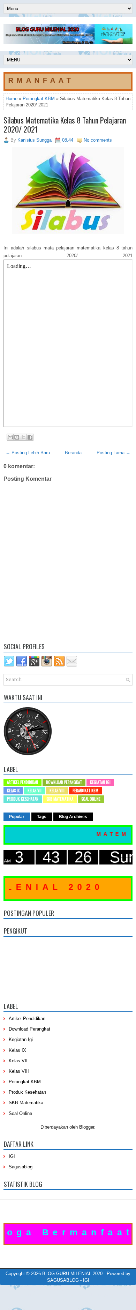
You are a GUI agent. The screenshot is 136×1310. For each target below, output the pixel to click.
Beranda (73, 452)
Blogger (86, 1127)
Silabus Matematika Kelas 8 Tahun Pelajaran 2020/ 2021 (64, 124)
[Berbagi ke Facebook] (30, 437)
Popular (16, 816)
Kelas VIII (57, 790)
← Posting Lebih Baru (28, 452)
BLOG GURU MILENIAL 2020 (72, 1273)
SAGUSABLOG (63, 1280)
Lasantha (107, 1289)
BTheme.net (73, 1295)
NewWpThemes (50, 1289)
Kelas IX (13, 790)
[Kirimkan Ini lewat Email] (10, 437)
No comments (98, 140)
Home (11, 98)
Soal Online (90, 799)
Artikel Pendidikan (22, 782)
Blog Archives (73, 816)
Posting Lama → (113, 452)
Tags (41, 816)
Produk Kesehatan (22, 799)
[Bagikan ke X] (23, 437)
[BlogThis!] (16, 437)
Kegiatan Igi (100, 782)
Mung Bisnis (117, 1295)
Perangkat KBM (39, 98)
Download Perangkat (64, 782)
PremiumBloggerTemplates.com (33, 1295)
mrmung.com (57, 1300)
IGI (12, 1156)
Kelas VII (34, 790)
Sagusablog (20, 1166)
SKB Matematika (59, 799)
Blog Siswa (81, 1300)
